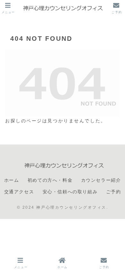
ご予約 (113, 192)
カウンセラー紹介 (101, 180)
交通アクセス (19, 192)
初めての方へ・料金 (50, 180)
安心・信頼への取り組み (70, 192)
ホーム (11, 180)
